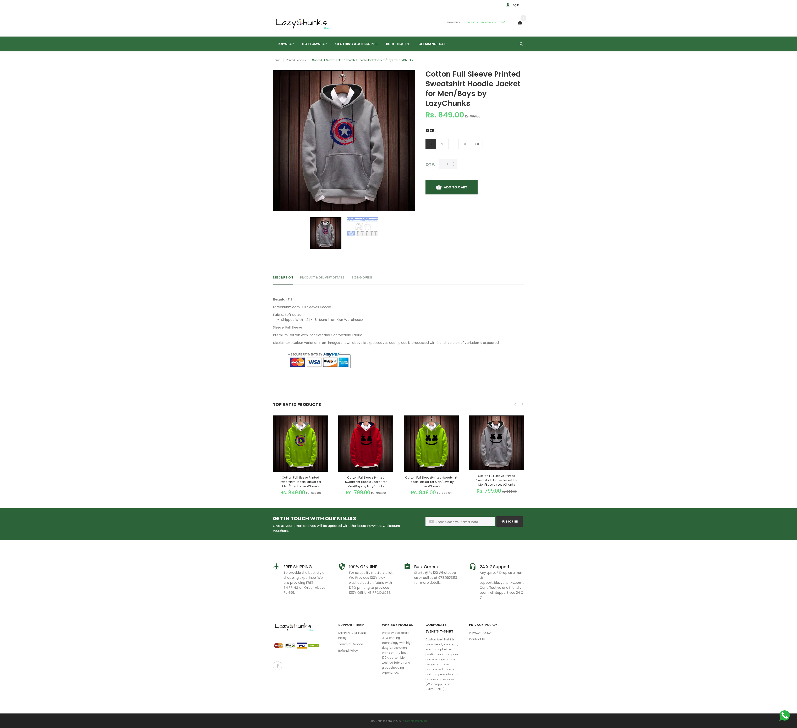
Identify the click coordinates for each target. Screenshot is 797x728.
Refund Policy (348, 651)
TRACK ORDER (453, 22)
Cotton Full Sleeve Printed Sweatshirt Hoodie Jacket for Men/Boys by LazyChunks (300, 481)
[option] (325, 233)
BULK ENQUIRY (398, 44)
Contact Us (477, 639)
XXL (476, 144)
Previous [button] (515, 404)
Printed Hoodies (296, 60)
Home (276, 60)
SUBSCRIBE (509, 521)
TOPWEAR (285, 44)
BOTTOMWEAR (314, 44)
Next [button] (522, 404)
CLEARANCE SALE (432, 44)
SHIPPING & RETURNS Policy (352, 635)
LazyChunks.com (381, 721)
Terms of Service (350, 644)
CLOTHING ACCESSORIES (356, 44)
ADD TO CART (455, 187)
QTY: (430, 164)
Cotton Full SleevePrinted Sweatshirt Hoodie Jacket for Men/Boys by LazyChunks (431, 481)
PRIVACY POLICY (480, 633)
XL (465, 144)
